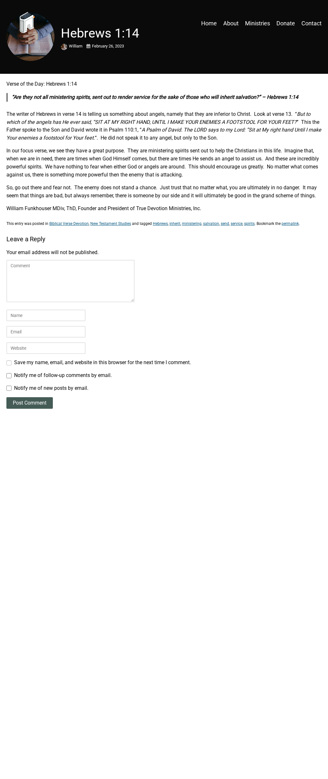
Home (209, 23)
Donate (285, 23)
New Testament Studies (110, 223)
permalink (290, 223)
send (225, 223)
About (231, 23)
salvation (211, 223)
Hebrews (160, 223)
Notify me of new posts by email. (51, 388)
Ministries (257, 23)
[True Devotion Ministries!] (44, 23)
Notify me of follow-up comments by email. (63, 375)
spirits (249, 223)
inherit (174, 223)
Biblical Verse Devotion (69, 223)
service (236, 223)
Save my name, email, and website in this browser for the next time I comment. (102, 362)
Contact (311, 23)
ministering (191, 223)
